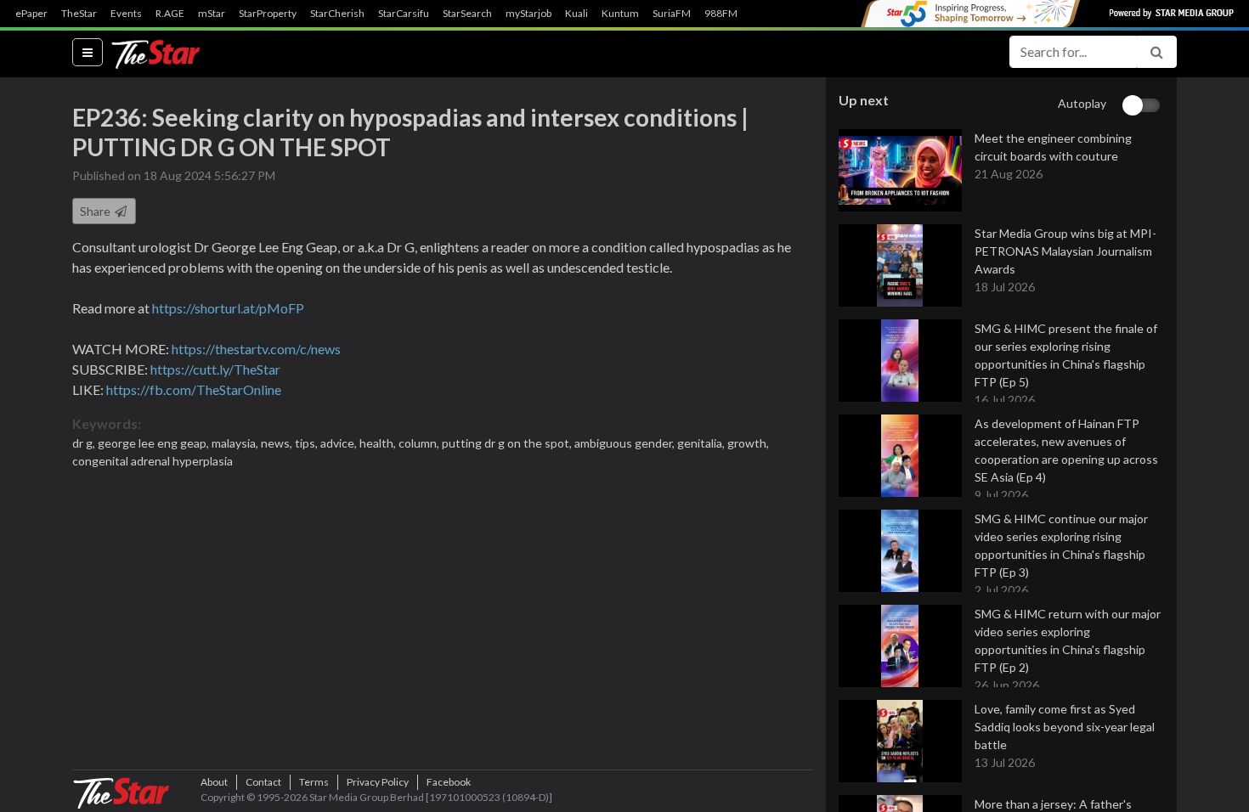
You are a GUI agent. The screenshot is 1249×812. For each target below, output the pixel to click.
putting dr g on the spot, (508, 443)
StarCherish (337, 13)
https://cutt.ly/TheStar (215, 369)
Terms (314, 781)
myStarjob (528, 13)
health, (378, 443)
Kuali (576, 13)
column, (420, 443)
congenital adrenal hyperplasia (152, 461)
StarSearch (467, 13)
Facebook (449, 781)
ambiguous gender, (625, 443)
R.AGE (169, 13)
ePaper (31, 13)
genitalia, (702, 443)
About (214, 781)
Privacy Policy (378, 781)
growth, (748, 443)
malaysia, (236, 443)
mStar (211, 13)
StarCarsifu (403, 13)
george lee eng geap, (155, 443)
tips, (307, 443)
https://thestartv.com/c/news (256, 349)
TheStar (79, 13)
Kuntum (620, 13)
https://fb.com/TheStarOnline (193, 389)
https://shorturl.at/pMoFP (228, 308)
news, (278, 443)
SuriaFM (672, 13)
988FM (721, 13)
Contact (263, 781)
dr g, (85, 443)
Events (126, 13)
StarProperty (268, 13)
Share (96, 211)
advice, (339, 443)
